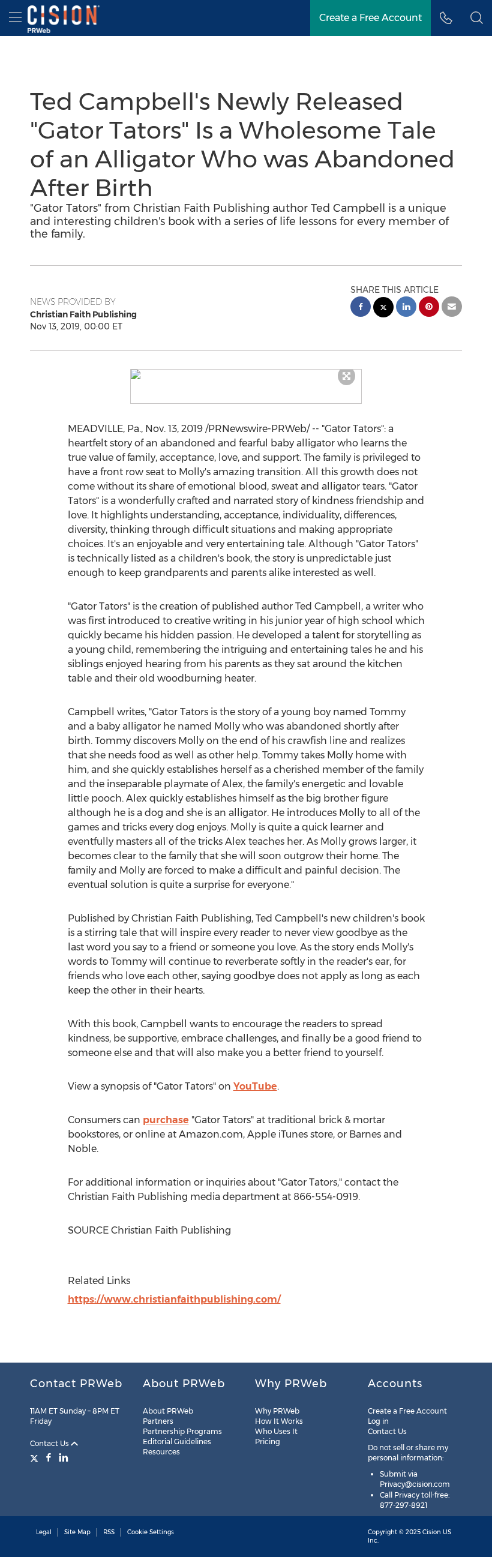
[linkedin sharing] (406, 308)
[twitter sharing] (383, 308)
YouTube (255, 1086)
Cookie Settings (150, 1532)
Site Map (77, 1532)
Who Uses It (276, 1431)
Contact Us (50, 1443)
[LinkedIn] (63, 1457)
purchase (166, 1120)
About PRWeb (168, 1410)
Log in (378, 1421)
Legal (44, 1532)
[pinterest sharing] (429, 308)
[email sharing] (452, 308)
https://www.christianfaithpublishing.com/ (174, 1299)
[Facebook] (48, 1457)
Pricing (267, 1441)
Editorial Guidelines (177, 1441)
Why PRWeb (277, 1410)
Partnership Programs (182, 1431)
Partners (158, 1421)
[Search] (476, 18)
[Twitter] (35, 1457)
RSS (109, 1532)
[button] (246, 374)
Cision (431, 1532)
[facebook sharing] (360, 308)
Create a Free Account (370, 17)
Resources (161, 1451)
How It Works (279, 1421)
